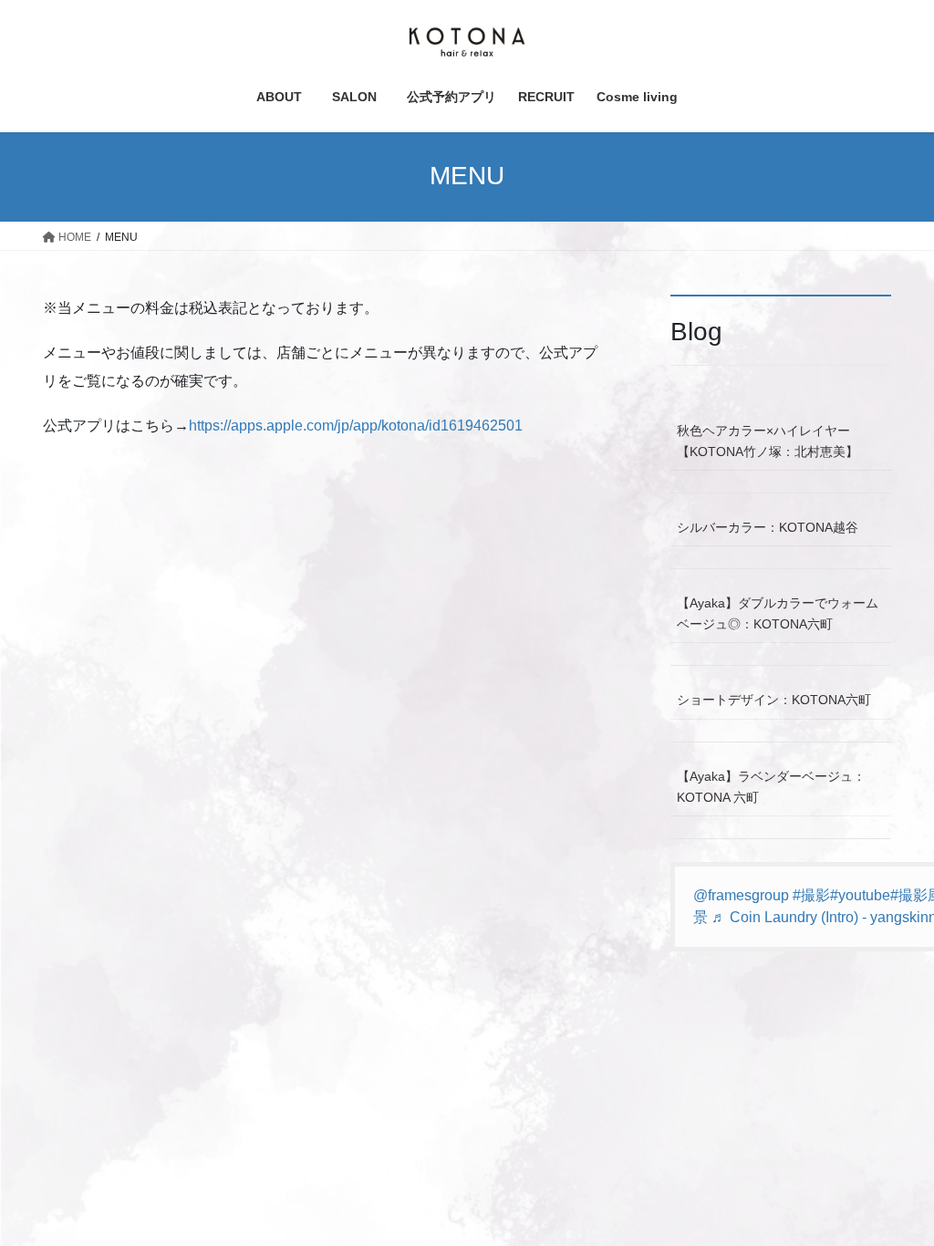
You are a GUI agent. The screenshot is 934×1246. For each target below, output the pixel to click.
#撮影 (811, 895)
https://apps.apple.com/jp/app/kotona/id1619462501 (356, 425)
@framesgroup (741, 895)
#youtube (860, 895)
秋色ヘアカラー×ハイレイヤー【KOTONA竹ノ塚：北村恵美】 (767, 441)
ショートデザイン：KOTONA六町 (774, 699)
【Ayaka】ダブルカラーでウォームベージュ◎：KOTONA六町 (777, 613)
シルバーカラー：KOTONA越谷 (767, 527)
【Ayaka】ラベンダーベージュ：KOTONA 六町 (771, 787)
